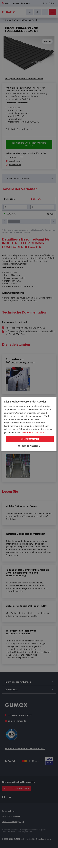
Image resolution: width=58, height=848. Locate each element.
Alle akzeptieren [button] (30, 439)
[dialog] (28, 424)
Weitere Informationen (33, 432)
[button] (29, 445)
